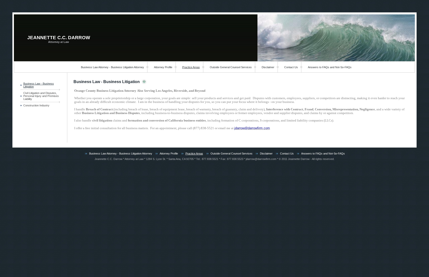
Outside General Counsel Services (231, 67)
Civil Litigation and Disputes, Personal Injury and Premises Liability (41, 96)
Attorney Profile (163, 67)
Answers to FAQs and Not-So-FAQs (330, 67)
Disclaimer (268, 67)
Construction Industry (36, 105)
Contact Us (291, 67)
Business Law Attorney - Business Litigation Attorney (112, 67)
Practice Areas (191, 67)
